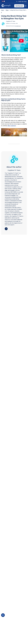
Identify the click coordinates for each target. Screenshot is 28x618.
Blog (7, 10)
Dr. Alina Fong (18, 25)
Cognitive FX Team (14, 170)
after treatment (12, 125)
